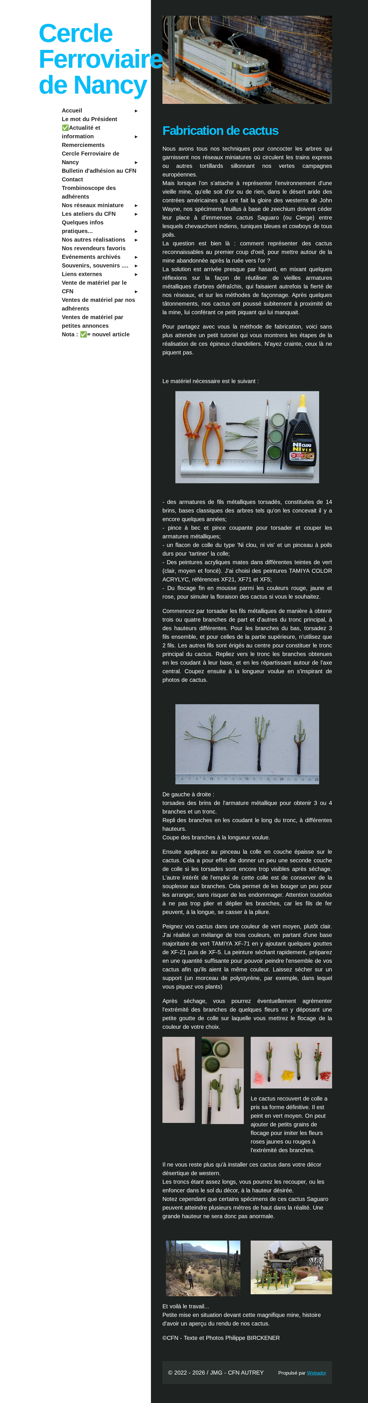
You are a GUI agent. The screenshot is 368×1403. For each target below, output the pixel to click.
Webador (316, 1373)
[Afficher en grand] (247, 744)
